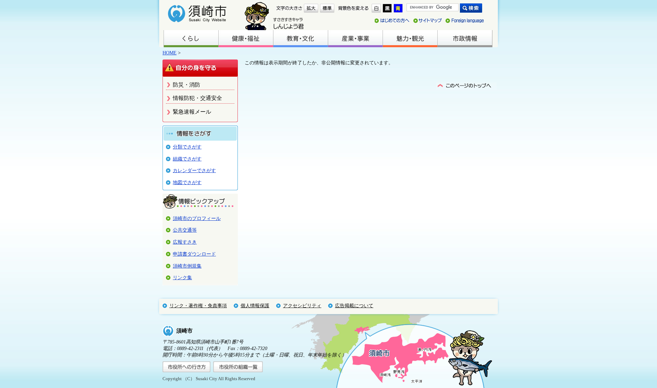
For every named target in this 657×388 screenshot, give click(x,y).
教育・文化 (300, 38)
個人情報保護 (255, 305)
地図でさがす (187, 182)
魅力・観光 (410, 38)
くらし (191, 38)
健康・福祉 (245, 38)
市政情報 (464, 38)
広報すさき (185, 242)
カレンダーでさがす (194, 170)
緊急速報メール (192, 112)
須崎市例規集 (187, 266)
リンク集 (182, 277)
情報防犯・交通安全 (197, 98)
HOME (170, 52)
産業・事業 (355, 38)
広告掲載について (354, 305)
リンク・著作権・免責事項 (198, 305)
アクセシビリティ (302, 305)
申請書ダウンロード (194, 254)
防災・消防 (186, 85)
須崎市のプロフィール (197, 218)
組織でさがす (187, 158)
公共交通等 (185, 230)
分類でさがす (187, 147)
